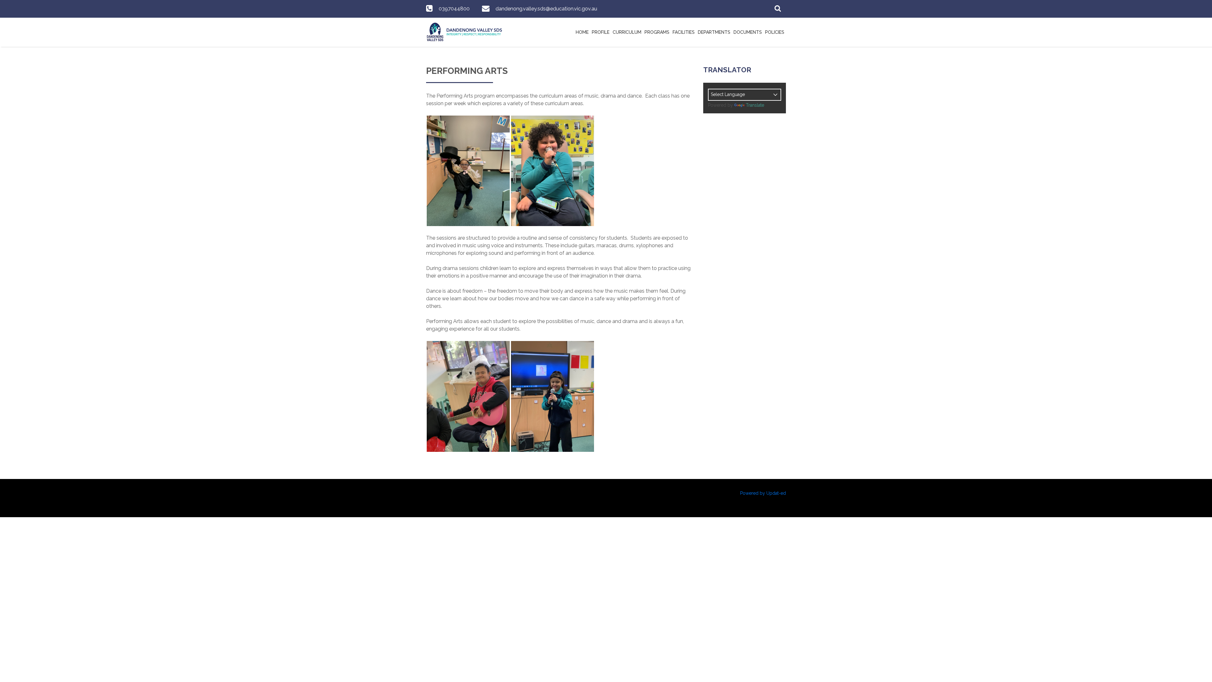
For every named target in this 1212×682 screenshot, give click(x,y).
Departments (714, 32)
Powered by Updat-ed (763, 493)
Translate (755, 105)
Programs (657, 32)
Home (582, 32)
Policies (774, 32)
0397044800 (454, 9)
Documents (748, 32)
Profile (600, 32)
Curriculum (627, 32)
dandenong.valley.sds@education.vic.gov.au (546, 9)
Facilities (684, 32)
